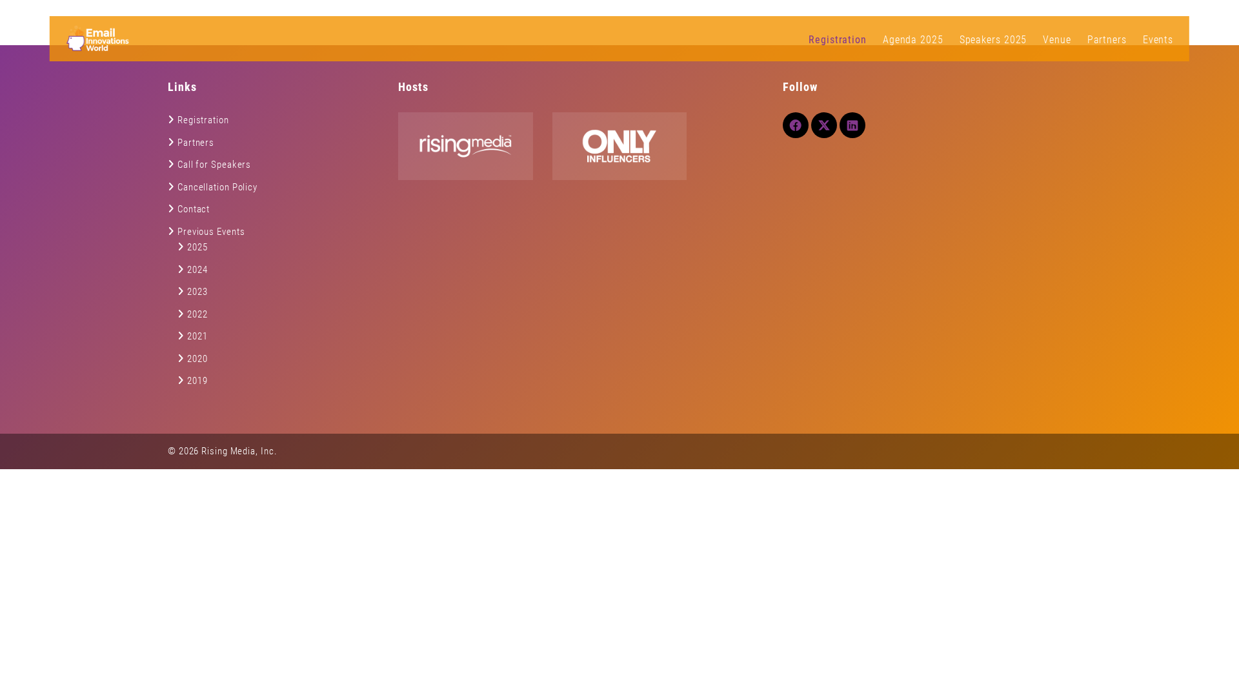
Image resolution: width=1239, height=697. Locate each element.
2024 (197, 270)
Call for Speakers (214, 164)
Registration (838, 40)
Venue (1057, 40)
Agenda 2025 (913, 40)
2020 (197, 359)
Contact (193, 209)
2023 (197, 292)
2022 (197, 314)
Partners (1107, 40)
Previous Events (211, 231)
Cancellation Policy (217, 187)
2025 (197, 247)
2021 (197, 336)
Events (1158, 40)
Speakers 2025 (993, 40)
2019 (197, 381)
